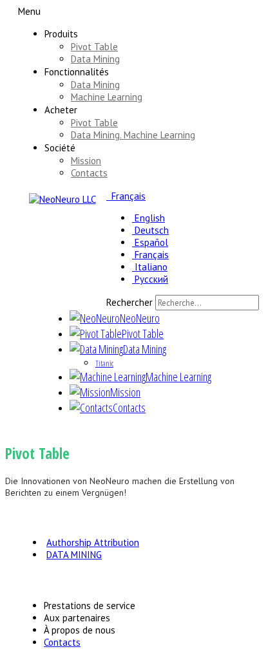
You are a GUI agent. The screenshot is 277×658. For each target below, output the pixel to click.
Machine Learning (106, 97)
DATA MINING (74, 555)
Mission (86, 161)
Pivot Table (94, 47)
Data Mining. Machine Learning (133, 135)
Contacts (89, 173)
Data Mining (95, 59)
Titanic (104, 363)
